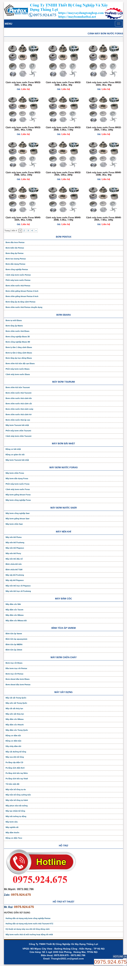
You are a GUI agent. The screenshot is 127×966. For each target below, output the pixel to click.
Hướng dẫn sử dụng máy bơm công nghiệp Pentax (28, 918)
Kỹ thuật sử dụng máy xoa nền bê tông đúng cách (28, 929)
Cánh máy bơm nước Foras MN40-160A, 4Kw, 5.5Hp (23, 218)
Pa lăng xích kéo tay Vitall (17, 779)
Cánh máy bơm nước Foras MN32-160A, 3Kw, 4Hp (103, 83)
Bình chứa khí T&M (14, 570)
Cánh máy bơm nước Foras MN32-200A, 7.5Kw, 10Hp (103, 128)
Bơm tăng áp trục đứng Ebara (19, 358)
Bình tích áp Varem (14, 634)
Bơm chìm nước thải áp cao (18, 420)
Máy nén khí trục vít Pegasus (18, 586)
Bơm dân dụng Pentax (15, 264)
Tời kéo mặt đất (12, 784)
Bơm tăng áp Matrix (14, 326)
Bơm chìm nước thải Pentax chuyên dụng (24, 307)
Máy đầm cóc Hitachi (15, 725)
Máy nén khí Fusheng (15, 542)
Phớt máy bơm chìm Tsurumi (18, 431)
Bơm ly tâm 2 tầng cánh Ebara (19, 353)
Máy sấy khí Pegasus (15, 580)
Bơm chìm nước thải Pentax (18, 286)
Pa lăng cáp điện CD (14, 762)
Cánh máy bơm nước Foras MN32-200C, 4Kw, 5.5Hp (23, 128)
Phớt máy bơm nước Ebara (17, 369)
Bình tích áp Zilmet (14, 650)
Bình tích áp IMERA (14, 644)
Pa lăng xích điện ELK (15, 768)
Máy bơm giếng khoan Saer (17, 519)
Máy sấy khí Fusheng (15, 575)
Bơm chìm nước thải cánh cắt (19, 404)
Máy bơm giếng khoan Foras (18, 495)
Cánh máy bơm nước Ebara (18, 374)
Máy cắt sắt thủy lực (14, 708)
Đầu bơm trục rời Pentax (16, 668)
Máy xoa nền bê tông (15, 757)
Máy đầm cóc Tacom (14, 610)
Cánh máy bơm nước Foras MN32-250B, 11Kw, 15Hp (23, 173)
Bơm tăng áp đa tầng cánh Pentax (20, 302)
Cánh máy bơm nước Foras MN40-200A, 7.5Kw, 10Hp (103, 218)
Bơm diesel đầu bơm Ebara (17, 679)
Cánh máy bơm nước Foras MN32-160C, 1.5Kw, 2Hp (23, 83)
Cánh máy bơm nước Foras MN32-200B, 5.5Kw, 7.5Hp (63, 128)
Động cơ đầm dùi (13, 736)
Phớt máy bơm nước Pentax (18, 280)
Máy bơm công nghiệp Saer (18, 513)
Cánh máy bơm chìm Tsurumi (18, 436)
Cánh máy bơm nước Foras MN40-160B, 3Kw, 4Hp (103, 173)
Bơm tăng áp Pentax (14, 253)
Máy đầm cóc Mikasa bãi (16, 621)
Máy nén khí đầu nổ (14, 559)
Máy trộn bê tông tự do (16, 789)
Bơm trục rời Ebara (14, 663)
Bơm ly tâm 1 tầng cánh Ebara (19, 347)
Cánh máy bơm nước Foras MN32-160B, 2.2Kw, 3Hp (63, 83)
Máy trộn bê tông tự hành (17, 800)
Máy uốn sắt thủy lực (15, 714)
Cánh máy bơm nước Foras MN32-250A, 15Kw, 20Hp (63, 173)
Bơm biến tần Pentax (15, 248)
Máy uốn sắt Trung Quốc (16, 703)
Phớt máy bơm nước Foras (17, 484)
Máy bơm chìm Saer (14, 524)
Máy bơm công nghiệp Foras (18, 500)
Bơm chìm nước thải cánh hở (19, 414)
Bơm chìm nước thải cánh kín (19, 398)
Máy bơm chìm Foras (15, 473)
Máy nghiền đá (12, 827)
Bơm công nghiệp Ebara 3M (18, 342)
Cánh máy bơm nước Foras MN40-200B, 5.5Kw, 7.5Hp (63, 218)
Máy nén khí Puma (13, 537)
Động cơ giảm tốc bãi (15, 455)
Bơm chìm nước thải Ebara (17, 331)
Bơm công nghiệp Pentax (17, 269)
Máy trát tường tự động (16, 816)
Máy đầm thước (12, 833)
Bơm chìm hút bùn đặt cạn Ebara (20, 363)
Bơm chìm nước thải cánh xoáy (19, 409)
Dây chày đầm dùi (13, 746)
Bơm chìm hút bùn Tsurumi (18, 387)
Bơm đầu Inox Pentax (15, 242)
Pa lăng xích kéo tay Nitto (17, 773)
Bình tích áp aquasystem (16, 639)
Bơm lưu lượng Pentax (16, 259)
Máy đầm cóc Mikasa (14, 615)
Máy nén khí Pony (13, 553)
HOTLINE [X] (120, 956)
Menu (8, 23)
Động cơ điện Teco (14, 838)
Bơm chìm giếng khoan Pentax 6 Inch (22, 296)
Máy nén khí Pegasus (15, 548)
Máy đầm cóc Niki (13, 604)
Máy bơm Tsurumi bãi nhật (17, 425)
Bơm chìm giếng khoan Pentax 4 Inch (22, 291)
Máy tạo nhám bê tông (15, 811)
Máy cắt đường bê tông (16, 752)
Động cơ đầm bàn (13, 741)
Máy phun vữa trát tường (17, 806)
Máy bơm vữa (12, 822)
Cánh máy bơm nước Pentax (18, 275)
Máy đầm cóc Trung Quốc (17, 730)
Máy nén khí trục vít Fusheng (18, 591)
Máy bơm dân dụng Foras (17, 478)
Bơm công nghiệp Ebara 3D (18, 337)
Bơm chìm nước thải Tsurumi (18, 393)
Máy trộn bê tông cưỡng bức (18, 795)
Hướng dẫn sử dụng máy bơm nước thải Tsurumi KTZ (29, 924)
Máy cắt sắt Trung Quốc (16, 698)
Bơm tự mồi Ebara (14, 320)
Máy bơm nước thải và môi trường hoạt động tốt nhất (29, 934)
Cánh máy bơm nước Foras (18, 489)
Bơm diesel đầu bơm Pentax (18, 685)
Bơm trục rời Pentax (14, 674)
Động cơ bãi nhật (13, 449)
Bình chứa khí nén (14, 564)
